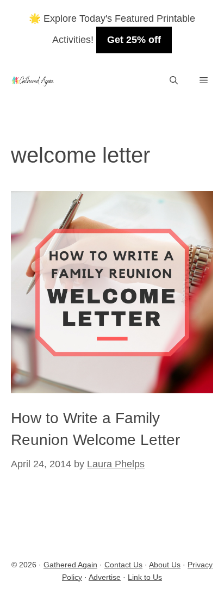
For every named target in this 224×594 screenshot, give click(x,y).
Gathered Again (70, 564)
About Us (165, 564)
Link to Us (145, 577)
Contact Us (123, 564)
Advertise (105, 577)
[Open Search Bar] (174, 81)
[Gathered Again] (32, 81)
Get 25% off (134, 39)
